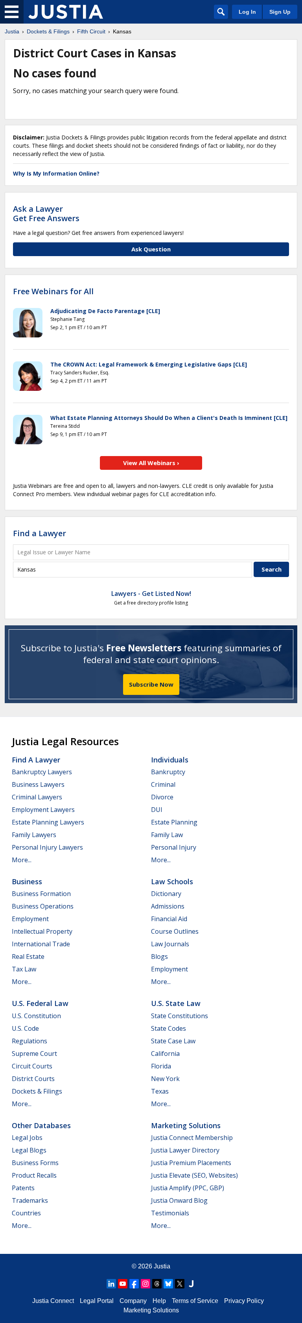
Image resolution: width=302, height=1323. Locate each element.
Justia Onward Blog (179, 1200)
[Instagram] (145, 1283)
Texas (160, 1091)
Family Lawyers (34, 834)
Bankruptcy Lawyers (42, 772)
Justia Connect (53, 1300)
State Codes (168, 1028)
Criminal (163, 784)
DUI (156, 809)
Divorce (162, 797)
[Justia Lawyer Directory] (191, 1283)
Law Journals (170, 944)
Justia (162, 1266)
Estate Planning (174, 822)
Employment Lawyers (43, 809)
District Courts (33, 1078)
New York (165, 1078)
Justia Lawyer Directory (185, 1150)
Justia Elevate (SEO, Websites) (194, 1175)
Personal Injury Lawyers (47, 847)
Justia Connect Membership (192, 1137)
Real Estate (28, 956)
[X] (179, 1283)
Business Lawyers (38, 784)
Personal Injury (173, 847)
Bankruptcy (168, 772)
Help (159, 1300)
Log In (247, 12)
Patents (23, 1188)
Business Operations (43, 906)
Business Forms (35, 1162)
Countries (26, 1213)
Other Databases (41, 1125)
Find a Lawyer (39, 533)
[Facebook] (134, 1283)
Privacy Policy (244, 1300)
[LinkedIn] (111, 1283)
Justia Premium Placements (191, 1162)
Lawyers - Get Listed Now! (151, 593)
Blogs (159, 956)
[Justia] (65, 12)
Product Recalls (34, 1175)
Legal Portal (97, 1300)
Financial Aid (169, 918)
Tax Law (24, 969)
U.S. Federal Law (40, 1003)
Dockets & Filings (37, 1091)
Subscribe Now (151, 684)
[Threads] (157, 1283)
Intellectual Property (42, 931)
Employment (30, 918)
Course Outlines (175, 931)
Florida (161, 1066)
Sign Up (280, 12)
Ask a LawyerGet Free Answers (46, 213)
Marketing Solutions (186, 1125)
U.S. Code (25, 1028)
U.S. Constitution (36, 1015)
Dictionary (166, 893)
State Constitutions (179, 1015)
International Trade (41, 944)
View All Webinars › (151, 463)
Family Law (167, 834)
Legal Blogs (29, 1150)
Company (133, 1300)
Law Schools (172, 881)
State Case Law (173, 1041)
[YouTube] (122, 1283)
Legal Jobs (27, 1137)
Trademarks (30, 1200)
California (165, 1053)
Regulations (29, 1041)
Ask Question (151, 249)
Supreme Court (34, 1053)
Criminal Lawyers (37, 797)
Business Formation (41, 893)
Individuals (169, 759)
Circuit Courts (32, 1066)
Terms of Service (195, 1300)
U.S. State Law (176, 1003)
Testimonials (170, 1213)
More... (21, 860)
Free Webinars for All (53, 291)
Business (27, 881)
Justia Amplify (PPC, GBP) (187, 1188)
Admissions (167, 906)
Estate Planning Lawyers (48, 822)
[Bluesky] (168, 1283)
